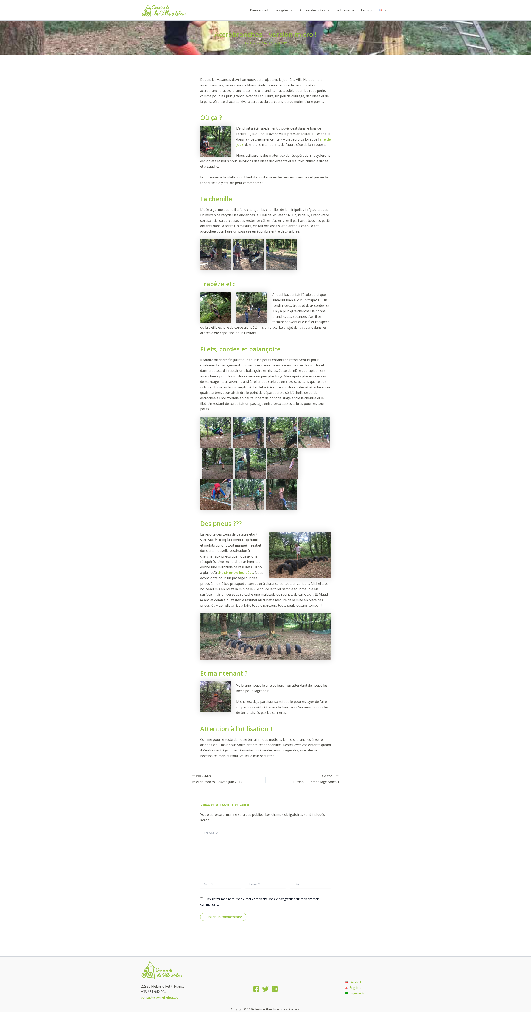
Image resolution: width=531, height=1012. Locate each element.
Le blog (367, 10)
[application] (291, 10)
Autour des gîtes (312, 10)
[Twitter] (265, 989)
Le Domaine (345, 10)
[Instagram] (274, 989)
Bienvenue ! (259, 10)
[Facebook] (256, 989)
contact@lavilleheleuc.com (161, 997)
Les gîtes (282, 10)
